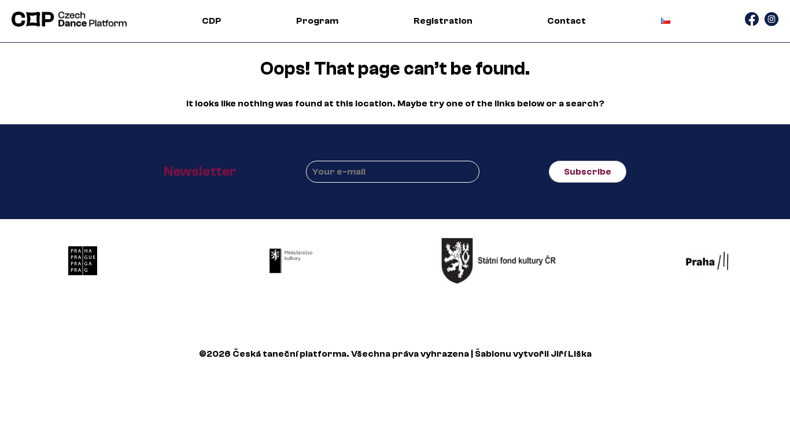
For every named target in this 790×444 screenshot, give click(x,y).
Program (317, 21)
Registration (443, 21)
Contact (566, 21)
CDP (212, 21)
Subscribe (587, 171)
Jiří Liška (571, 354)
